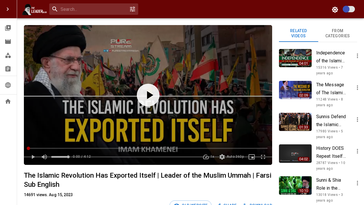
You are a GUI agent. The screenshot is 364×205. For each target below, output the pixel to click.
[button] (8, 28)
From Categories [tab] (337, 33)
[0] (132, 9)
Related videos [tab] (298, 33)
